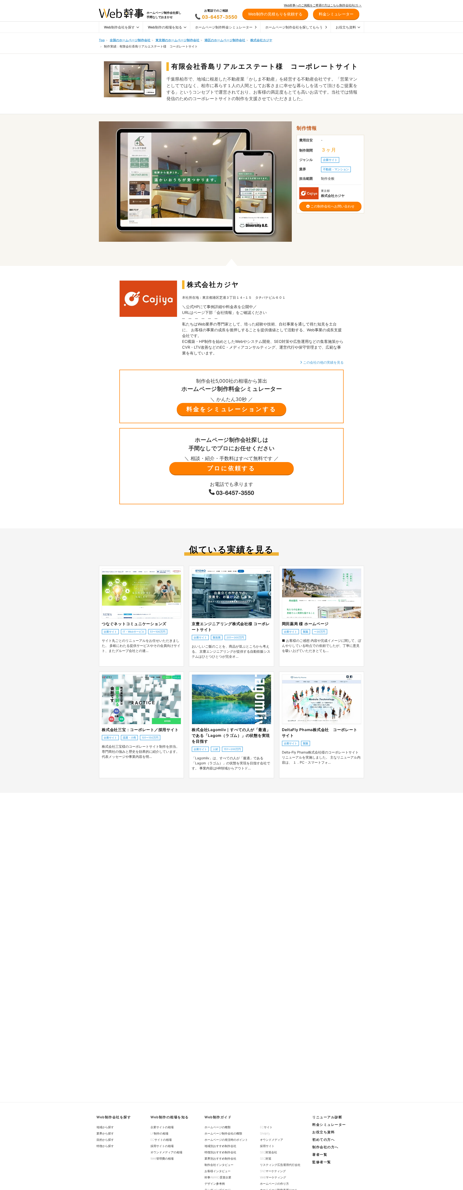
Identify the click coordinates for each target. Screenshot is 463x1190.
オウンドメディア (271, 1140)
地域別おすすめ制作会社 (220, 1146)
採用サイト (267, 1146)
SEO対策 (265, 1158)
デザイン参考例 (214, 1183)
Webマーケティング (273, 1177)
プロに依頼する (231, 468)
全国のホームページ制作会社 (130, 40)
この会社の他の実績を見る (323, 362)
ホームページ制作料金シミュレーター (223, 27)
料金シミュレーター (329, 1124)
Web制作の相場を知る (165, 27)
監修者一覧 (321, 1162)
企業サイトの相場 (162, 1127)
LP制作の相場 (159, 1133)
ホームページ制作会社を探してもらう (294, 27)
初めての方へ (323, 1139)
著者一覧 (319, 1154)
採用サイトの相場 (162, 1146)
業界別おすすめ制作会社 (220, 1158)
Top (102, 40)
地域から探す (105, 1127)
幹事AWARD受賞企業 (217, 1177)
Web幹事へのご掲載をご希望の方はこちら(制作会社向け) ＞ (323, 5)
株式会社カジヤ (261, 40)
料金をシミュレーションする (231, 409)
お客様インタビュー (217, 1171)
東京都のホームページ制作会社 (177, 40)
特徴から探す (105, 1146)
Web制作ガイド (218, 1117)
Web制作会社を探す (119, 27)
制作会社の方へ (325, 1147)
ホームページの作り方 (274, 1183)
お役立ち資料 (346, 27)
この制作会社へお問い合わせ (332, 206)
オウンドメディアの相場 (166, 1152)
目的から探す (105, 1140)
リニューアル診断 (327, 1117)
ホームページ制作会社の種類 (223, 1133)
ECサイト (266, 1127)
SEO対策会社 (268, 1152)
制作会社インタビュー (218, 1165)
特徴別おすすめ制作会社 (220, 1152)
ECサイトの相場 (161, 1140)
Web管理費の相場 (162, 1158)
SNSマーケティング (273, 1171)
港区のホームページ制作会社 (224, 40)
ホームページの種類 (217, 1127)
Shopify (265, 1133)
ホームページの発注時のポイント (226, 1140)
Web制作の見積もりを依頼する (275, 14)
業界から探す (105, 1133)
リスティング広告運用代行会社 (280, 1165)
